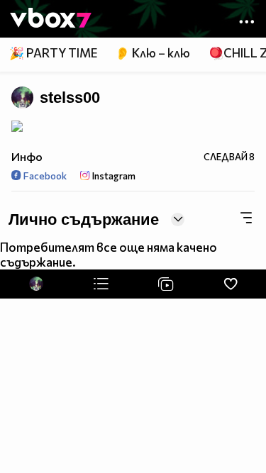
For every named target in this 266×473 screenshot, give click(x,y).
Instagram (112, 175)
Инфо (27, 156)
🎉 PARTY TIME (53, 52)
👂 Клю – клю (152, 52)
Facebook (44, 175)
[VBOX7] (51, 19)
